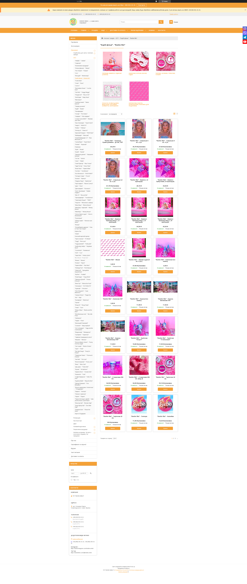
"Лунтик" (77, 302)
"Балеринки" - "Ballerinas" (82, 300)
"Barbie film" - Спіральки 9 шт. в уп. (165, 141)
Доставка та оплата (117, 30)
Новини (152, 30)
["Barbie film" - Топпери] (139, 404)
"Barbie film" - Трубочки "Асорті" (139, 338)
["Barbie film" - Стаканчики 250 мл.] (112, 365)
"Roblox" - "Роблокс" (80, 128)
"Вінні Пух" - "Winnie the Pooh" (83, 283)
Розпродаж (76, 418)
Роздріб (95, 30)
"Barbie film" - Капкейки (165, 416)
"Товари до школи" (80, 106)
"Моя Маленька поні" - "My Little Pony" (83, 314)
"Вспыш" (77, 224)
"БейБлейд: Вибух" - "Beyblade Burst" (83, 247)
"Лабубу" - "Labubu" (80, 60)
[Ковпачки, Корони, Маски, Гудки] (139, 61)
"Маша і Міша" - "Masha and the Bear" (83, 310)
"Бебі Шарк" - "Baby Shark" (82, 97)
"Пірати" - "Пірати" (80, 396)
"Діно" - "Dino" (79, 186)
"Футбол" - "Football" (80, 274)
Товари (83, 30)
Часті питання (75, 452)
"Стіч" (76, 73)
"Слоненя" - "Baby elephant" (82, 325)
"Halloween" (78, 318)
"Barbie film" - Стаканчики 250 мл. (112, 378)
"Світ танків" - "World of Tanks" (83, 346)
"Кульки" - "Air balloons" (81, 369)
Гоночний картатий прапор (82, 236)
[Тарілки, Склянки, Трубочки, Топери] (166, 61)
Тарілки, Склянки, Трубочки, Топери (165, 74)
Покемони (77, 147)
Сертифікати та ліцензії (78, 444)
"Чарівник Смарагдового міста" (83, 337)
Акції (103, 30)
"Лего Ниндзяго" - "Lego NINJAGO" (81, 291)
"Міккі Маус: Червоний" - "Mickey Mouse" (84, 208)
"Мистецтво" (78, 100)
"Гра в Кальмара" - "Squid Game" (84, 123)
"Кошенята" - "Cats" (80, 374)
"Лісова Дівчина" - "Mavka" (82, 68)
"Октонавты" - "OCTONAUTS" (83, 286)
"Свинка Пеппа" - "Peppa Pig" (83, 295)
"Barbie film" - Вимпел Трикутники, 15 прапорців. (165, 180)
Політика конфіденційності (136, 570)
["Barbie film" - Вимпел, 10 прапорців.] (139, 167)
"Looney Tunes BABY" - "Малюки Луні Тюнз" (84, 119)
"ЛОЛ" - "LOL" (79, 253)
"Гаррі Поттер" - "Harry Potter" (83, 166)
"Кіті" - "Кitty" (78, 297)
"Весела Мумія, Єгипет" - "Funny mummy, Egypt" (84, 343)
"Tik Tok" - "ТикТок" (80, 158)
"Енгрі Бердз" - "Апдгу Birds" (82, 277)
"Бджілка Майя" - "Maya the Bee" (84, 381)
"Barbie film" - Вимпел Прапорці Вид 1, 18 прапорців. (165, 220)
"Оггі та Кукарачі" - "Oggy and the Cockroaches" (84, 329)
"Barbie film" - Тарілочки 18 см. (165, 378)
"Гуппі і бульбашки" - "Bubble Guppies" (82, 191)
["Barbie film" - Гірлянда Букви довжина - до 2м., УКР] (112, 128)
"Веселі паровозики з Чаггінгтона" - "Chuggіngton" (84, 388)
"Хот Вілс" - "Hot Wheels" (81, 171)
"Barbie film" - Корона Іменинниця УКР (112, 338)
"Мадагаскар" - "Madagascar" (83, 332)
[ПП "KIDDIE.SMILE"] (73, 25)
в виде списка (177, 114)
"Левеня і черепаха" (80, 394)
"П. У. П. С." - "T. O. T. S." (81, 258)
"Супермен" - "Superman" (82, 334)
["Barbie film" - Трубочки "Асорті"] (139, 326)
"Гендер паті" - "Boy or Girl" (82, 95)
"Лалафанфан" (79, 111)
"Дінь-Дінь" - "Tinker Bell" (82, 367)
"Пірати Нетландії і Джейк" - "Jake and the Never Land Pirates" (84, 399)
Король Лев (78, 231)
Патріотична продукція (80, 429)
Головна (74, 30)
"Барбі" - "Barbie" (79, 109)
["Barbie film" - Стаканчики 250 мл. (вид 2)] (139, 365)
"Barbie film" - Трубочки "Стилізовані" (165, 338)
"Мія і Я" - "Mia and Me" (81, 195)
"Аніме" (77, 234)
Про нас (73, 440)
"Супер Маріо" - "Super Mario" (83, 142)
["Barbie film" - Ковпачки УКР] (112, 286)
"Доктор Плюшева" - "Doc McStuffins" (82, 384)
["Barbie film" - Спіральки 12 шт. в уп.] (112, 167)
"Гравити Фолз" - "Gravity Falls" (83, 372)
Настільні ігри (77, 420)
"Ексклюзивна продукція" (82, 65)
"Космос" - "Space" (80, 263)
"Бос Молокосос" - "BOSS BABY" (84, 173)
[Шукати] (161, 22)
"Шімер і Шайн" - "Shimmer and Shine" (83, 221)
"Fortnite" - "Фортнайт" (81, 144)
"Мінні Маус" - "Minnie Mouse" (83, 205)
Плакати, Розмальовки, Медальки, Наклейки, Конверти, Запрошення (110, 105)
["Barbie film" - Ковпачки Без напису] (165, 247)
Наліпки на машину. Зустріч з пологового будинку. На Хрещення (82, 434)
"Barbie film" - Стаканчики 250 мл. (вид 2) (139, 378)
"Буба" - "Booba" (79, 149)
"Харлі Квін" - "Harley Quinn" (82, 255)
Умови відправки (137, 30)
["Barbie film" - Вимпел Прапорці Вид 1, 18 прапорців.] (165, 207)
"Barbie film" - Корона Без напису (139, 299)
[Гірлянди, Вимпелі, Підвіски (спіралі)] (112, 61)
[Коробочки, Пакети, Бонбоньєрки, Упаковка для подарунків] (139, 91)
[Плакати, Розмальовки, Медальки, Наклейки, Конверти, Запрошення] (112, 91)
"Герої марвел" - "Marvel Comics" (84, 183)
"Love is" (77, 85)
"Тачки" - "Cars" (79, 307)
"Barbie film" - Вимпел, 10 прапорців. (139, 180)
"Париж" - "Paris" (79, 320)
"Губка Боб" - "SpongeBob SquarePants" (82, 271)
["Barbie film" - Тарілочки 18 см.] (165, 365)
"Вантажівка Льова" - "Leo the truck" (83, 89)
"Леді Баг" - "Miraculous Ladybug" (84, 202)
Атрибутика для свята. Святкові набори (83, 53)
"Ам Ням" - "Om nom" (81, 359)
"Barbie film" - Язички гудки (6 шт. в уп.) (139, 260)
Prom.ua (132, 566)
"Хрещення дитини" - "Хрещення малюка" (84, 155)
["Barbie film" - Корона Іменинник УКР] (165, 286)
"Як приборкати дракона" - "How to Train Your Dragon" (83, 228)
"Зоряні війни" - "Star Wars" (82, 265)
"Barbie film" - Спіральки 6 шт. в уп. (139, 141)
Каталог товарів (109, 38)
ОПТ (117, 38)
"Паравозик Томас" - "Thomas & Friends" (83, 356)
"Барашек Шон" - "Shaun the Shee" (82, 410)
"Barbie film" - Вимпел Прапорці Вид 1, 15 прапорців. (139, 220)
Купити (113, 152)
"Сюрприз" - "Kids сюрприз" (82, 116)
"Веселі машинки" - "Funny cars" (83, 362)
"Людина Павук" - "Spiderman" (83, 181)
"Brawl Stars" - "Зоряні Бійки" (83, 168)
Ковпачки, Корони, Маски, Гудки (138, 74)
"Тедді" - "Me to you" (80, 241)
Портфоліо (74, 42)
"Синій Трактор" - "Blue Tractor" (83, 163)
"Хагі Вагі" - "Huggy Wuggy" (82, 92)
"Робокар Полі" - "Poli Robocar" (83, 268)
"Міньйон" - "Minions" (80, 339)
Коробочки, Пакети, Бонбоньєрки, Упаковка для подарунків (139, 105)
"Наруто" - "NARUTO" (81, 125)
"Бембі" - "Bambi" (79, 152)
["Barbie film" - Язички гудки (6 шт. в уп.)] (139, 247)
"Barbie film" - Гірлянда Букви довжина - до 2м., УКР (113, 141)
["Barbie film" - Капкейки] (165, 404)
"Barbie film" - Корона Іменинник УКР (165, 299)
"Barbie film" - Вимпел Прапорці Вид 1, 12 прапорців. (113, 220)
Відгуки (73, 448)
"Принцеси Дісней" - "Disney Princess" (82, 280)
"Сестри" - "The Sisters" (81, 114)
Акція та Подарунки (80, 413)
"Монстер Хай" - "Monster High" (83, 403)
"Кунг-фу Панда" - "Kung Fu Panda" (82, 352)
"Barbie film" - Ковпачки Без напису (165, 260)
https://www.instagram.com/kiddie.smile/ (82, 548)
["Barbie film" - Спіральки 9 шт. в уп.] (165, 128)
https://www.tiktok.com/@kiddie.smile (81, 552)
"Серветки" (78, 63)
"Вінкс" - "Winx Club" (80, 364)
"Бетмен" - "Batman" (80, 178)
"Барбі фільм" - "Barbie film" (82, 78)
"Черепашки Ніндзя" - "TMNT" (83, 200)
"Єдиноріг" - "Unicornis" (81, 288)
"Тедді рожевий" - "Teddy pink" (83, 244)
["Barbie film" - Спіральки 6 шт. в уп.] (139, 128)
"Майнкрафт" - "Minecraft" (82, 135)
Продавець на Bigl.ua (123, 568)
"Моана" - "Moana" (80, 260)
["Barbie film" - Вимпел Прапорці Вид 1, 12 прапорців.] (112, 207)
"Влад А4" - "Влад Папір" (82, 305)
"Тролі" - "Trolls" (79, 348)
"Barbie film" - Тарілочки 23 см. (112, 417)
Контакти (141, 5)
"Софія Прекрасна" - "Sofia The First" (83, 377)
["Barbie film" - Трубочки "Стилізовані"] (165, 326)
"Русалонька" (78, 218)
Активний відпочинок (79, 426)
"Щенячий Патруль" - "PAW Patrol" (84, 133)
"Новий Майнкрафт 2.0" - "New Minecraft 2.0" (83, 138)
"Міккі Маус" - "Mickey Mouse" (83, 211)
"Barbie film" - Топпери (139, 416)
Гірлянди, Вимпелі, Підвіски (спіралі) (111, 74)
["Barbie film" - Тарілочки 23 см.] (112, 404)
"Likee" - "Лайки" (79, 161)
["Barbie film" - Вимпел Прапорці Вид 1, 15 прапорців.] (139, 207)
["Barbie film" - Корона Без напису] (139, 286)
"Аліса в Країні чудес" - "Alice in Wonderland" (83, 215)
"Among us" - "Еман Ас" (81, 130)
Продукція (74, 50)
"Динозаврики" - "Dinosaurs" (82, 188)
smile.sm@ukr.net (78, 539)
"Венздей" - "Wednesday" (82, 75)
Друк (74, 423)
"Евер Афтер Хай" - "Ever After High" (83, 406)
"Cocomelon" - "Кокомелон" (82, 250)
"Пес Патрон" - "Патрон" (81, 70)
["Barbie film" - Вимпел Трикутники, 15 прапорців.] (165, 167)
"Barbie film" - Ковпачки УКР (113, 299)
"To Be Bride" (78, 80)
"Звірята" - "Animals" (80, 391)
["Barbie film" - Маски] (112, 247)
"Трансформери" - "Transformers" (84, 197)
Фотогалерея (75, 46)
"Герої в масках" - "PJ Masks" (83, 239)
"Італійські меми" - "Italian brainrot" (82, 103)
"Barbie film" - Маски (113, 260)
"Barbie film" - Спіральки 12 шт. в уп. (112, 180)
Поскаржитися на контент (121, 570)
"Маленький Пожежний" (81, 323)
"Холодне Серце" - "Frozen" (82, 176)
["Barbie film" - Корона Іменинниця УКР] (112, 326)
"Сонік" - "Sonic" (79, 83)
